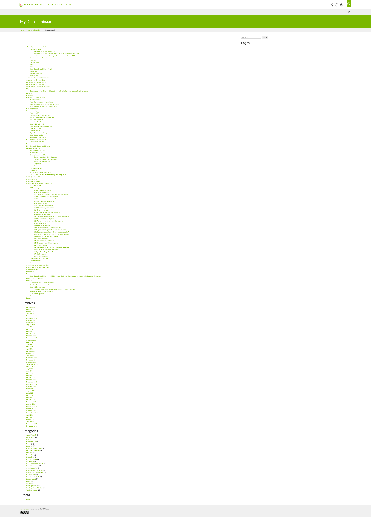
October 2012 (31, 410)
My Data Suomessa (40, 122)
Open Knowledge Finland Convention (39, 183)
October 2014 (31, 362)
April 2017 (29, 309)
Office (32, 67)
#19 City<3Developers (41, 210)
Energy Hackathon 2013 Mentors (45, 159)
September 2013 (31, 388)
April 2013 (29, 397)
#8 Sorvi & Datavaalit (41, 256)
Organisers (37, 164)
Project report (31, 479)
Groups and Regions (33, 111)
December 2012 (31, 406)
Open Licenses (35, 130)
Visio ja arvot (34, 75)
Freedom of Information (34, 448)
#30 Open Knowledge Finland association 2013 (50, 230)
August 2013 (30, 391)
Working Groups (31, 490)
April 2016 (29, 331)
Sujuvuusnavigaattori (37, 294)
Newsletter (30, 455)
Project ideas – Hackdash (34, 278)
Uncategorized (31, 486)
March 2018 (30, 307)
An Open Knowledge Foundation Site (348, 3)
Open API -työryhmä (37, 124)
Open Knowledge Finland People (41, 69)
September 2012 (31, 413)
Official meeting (31, 459)
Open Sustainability (36, 135)
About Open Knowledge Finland (37, 47)
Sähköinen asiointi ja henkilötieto (41, 291)
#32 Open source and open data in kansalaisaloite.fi (51, 232)
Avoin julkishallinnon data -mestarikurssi (43, 106)
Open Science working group (40, 133)
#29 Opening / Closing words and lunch (47, 227)
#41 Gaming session (41, 245)
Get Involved (34, 62)
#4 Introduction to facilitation (44, 241)
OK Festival (30, 461)
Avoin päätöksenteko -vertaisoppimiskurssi (44, 104)
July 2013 (29, 393)
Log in (28, 499)
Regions (28, 298)
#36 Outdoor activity (41, 238)
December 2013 (31, 382)
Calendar (29, 93)
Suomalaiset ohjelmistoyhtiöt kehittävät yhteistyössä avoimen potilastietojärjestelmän (59, 91)
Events (28, 444)
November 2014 (31, 360)
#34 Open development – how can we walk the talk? (52, 234)
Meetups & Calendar (33, 30)
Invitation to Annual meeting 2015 (45, 51)
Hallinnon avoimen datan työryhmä (42, 117)
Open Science (31, 475)
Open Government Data (34, 472)
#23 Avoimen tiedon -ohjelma (44, 219)
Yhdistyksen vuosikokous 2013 (40, 172)
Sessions (33, 263)
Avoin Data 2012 (36, 153)
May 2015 (29, 347)
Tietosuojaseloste (36, 73)
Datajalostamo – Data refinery (40, 115)
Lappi (28, 144)
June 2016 (29, 327)
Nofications (30, 457)
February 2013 (31, 402)
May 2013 (29, 395)
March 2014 (30, 377)
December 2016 (31, 316)
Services (29, 483)
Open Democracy (32, 466)
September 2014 (31, 364)
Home (22, 30)
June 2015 (29, 344)
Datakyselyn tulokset (37, 141)
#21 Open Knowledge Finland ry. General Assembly (51, 216)
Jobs (31, 64)
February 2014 (31, 380)
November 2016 (31, 318)
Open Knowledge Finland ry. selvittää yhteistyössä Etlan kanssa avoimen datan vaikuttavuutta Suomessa (65, 276)
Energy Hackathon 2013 (38, 155)
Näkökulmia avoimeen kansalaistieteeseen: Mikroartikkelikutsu (55, 289)
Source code (26, 509)
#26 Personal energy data (42, 225)
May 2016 (29, 329)
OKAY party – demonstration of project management (48, 175)
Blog (27, 89)
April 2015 (29, 349)
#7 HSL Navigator (40, 254)
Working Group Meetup (34, 488)
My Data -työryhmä (36, 119)
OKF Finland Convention (34, 463)
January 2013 (30, 404)
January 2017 (30, 313)
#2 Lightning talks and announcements (47, 212)
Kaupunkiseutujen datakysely (36, 139)
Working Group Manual (38, 137)
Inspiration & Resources (42, 161)
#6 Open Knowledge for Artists (44, 252)
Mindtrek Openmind (33, 450)
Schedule (37, 166)
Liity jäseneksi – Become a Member (38, 146)
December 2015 (31, 338)
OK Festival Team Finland (34, 177)
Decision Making (35, 49)
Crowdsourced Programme (39, 258)
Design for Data (31, 441)
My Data (29, 452)
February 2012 (31, 419)
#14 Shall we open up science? (44, 201)
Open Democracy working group (41, 126)
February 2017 (31, 311)
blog (27, 439)
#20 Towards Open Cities (42, 214)
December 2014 (31, 358)
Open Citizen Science (37, 287)
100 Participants (35, 186)
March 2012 (30, 417)
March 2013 (30, 399)
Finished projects (32, 108)
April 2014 (29, 375)
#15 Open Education (41, 203)
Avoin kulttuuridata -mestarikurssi (41, 102)
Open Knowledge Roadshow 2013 (37, 265)
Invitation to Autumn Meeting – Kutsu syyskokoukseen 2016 (54, 56)
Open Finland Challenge (34, 470)
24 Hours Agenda (36, 188)
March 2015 (30, 351)
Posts (28, 274)
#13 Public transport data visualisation (47, 199)
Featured (29, 446)
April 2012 (29, 415)
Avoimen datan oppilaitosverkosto (37, 78)
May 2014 (29, 373)
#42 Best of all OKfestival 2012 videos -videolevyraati (52, 247)
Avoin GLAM (34, 113)
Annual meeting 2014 (37, 150)
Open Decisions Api (33, 181)
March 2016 (30, 333)
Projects (29, 280)
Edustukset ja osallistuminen (39, 58)
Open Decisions (31, 179)
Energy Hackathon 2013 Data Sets (45, 157)
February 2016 (31, 336)
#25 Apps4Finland (40, 223)
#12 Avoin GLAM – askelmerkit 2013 (46, 197)
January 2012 (30, 421)
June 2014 (29, 371)
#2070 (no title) (35, 100)
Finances (33, 60)
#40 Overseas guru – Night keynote (46, 243)
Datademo (29, 95)
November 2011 (31, 426)
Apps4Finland (31, 435)
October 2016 (31, 320)
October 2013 (31, 386)
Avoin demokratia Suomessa (35, 84)
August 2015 (30, 342)
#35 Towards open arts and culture (46, 236)
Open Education (35, 128)
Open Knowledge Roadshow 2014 (37, 267)
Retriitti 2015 (34, 170)
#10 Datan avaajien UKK (42, 192)
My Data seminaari (36, 168)
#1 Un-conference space (42, 190)
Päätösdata (30, 271)
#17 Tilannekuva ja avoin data (44, 208)
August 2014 (30, 366)
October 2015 (31, 340)
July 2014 (29, 369)
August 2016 (30, 324)
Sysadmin (33, 71)
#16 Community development (44, 205)
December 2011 (31, 424)
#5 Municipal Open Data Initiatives (46, 249)
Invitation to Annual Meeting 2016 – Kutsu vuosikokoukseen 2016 (56, 53)
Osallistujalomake (32, 269)
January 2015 (30, 355)
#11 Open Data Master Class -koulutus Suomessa (51, 194)
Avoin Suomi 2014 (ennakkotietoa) (37, 86)
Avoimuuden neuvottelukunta (36, 82)
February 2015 (31, 353)
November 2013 (31, 384)
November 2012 (31, 408)
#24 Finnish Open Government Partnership (48, 221)
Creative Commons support (39, 285)
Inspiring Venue (35, 260)
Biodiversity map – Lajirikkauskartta (42, 282)
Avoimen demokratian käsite (35, 80)
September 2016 (31, 322)
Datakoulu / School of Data (35, 97)
